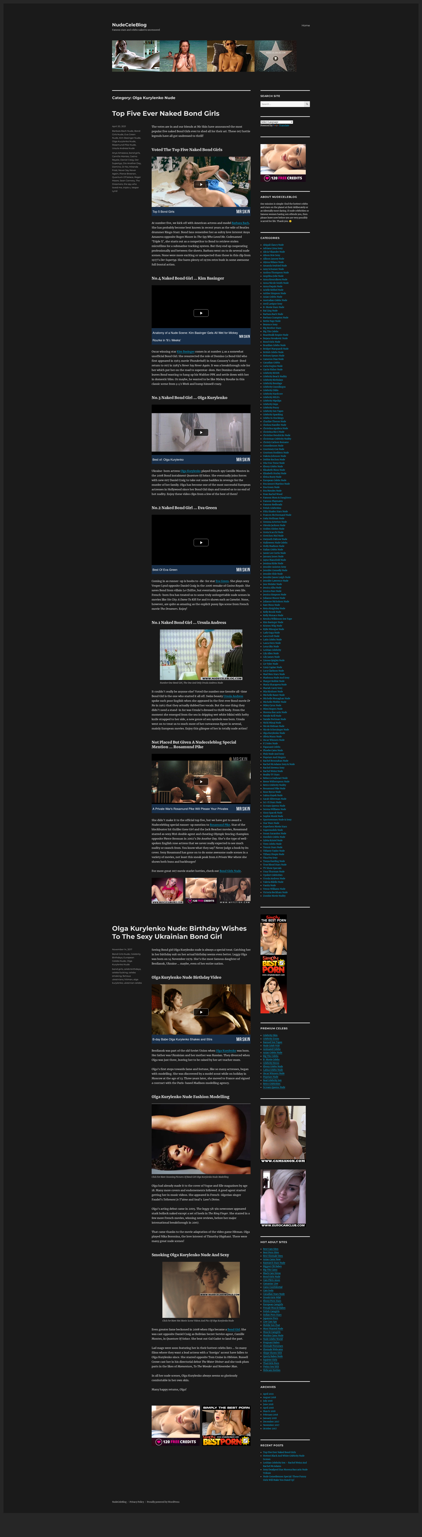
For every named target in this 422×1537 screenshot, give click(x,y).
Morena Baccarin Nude (275, 712)
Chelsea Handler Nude (274, 425)
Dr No (125, 166)
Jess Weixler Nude (272, 584)
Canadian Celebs (271, 362)
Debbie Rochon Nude (274, 459)
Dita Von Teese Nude (274, 463)
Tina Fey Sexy (270, 857)
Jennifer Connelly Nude (275, 570)
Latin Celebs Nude (272, 639)
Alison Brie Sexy (271, 255)
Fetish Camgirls (271, 1311)
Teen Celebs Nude (272, 844)
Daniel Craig (127, 159)
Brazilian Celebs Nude (274, 345)
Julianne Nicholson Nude (276, 601)
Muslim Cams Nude (273, 1335)
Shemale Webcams (273, 1349)
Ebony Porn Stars (272, 1301)
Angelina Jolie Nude (273, 276)
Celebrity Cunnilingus (274, 386)
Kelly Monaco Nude (273, 615)
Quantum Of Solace (122, 177)
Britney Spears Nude (273, 355)
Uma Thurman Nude (274, 871)
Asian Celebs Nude (272, 296)
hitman (128, 979)
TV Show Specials (272, 868)
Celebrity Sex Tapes (273, 411)
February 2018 (270, 1414)
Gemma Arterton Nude (275, 522)
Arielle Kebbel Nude (273, 290)
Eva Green (222, 581)
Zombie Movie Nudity (274, 895)
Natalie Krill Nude (272, 715)
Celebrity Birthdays (273, 380)
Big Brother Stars (272, 328)
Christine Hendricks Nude (276, 435)
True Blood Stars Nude (274, 864)
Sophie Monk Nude (273, 816)
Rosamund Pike (220, 824)
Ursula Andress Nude (123, 148)
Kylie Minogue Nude (273, 629)
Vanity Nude (269, 885)
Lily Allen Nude (271, 653)
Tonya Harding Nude (274, 861)
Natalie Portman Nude (274, 719)
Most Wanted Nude (273, 1328)
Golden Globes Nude (273, 528)
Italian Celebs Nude (273, 549)
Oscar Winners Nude (274, 740)
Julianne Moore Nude (274, 598)
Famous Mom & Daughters (277, 497)
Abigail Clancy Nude (273, 245)
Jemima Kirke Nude (273, 563)
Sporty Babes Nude (273, 1356)
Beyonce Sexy (270, 324)
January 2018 (270, 1418)
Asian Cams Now (272, 1259)
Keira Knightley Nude (274, 608)
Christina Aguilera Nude (275, 428)
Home (306, 25)
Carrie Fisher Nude (273, 369)
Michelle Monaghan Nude (276, 698)
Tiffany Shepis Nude (273, 854)
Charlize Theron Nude (274, 421)
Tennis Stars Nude (272, 847)
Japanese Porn (270, 1318)
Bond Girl (233, 1329)
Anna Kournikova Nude (275, 279)
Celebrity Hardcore (273, 393)
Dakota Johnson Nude (274, 456)
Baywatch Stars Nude (274, 1262)
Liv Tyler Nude (270, 663)
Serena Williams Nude (274, 809)
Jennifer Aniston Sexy (274, 567)
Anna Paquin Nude (272, 286)
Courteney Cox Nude (273, 449)
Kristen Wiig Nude (272, 625)
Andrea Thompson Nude (276, 272)
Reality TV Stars (271, 774)
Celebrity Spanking (273, 414)
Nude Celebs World (273, 1339)
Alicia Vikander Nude (274, 251)
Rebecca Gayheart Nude (275, 778)
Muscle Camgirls (272, 1332)
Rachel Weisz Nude (273, 771)
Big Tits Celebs (270, 331)
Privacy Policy (137, 1502)
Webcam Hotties (271, 1370)
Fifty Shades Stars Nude (275, 511)
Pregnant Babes (271, 1342)
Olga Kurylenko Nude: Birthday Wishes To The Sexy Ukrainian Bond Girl (179, 932)
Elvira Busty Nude (272, 477)
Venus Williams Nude (274, 889)
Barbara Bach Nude (122, 131)
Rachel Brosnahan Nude (275, 760)
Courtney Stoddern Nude (276, 452)
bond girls (134, 153)
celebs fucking (120, 972)
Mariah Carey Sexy (272, 688)
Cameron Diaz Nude (273, 359)
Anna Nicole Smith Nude (276, 283)
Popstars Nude (270, 1077)
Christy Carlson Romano (276, 442)
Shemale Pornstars (273, 1346)
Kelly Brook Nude (272, 612)
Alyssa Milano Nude (273, 262)
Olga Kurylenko (191, 471)
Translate (284, 125)
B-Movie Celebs (271, 1059)
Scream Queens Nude (274, 805)
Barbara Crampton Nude (275, 317)
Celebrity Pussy (271, 407)
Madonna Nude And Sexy (276, 677)
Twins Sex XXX (271, 1366)
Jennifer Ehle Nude (273, 573)
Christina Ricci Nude (273, 431)
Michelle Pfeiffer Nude (274, 702)
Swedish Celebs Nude (274, 837)
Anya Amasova (120, 153)
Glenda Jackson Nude (274, 525)
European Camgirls (273, 1304)
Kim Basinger (186, 351)
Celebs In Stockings (273, 418)
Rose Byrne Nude (272, 792)
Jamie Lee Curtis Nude (274, 553)
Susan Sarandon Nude (274, 833)
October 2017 (270, 1428)
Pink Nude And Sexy (273, 754)
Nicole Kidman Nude (273, 726)
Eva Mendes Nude (272, 490)
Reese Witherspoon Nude (276, 781)
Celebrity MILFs (271, 397)
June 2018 (268, 1404)
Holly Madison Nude (273, 546)
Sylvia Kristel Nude (273, 840)
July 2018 (267, 1400)
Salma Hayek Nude (273, 795)
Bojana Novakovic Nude (275, 338)
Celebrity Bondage (272, 383)
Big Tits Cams (270, 1269)
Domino (116, 166)
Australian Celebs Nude (275, 300)
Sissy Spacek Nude (272, 812)
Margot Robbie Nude (274, 681)
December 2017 (271, 1421)
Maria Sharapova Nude (275, 684)
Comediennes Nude (273, 445)
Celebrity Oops (270, 404)
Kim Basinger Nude (129, 138)
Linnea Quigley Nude (274, 660)
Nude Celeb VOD (271, 1045)
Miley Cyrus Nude (272, 705)
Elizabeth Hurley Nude (274, 473)
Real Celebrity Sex (272, 1080)
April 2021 (268, 1394)
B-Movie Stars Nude (273, 307)
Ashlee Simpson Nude (274, 293)
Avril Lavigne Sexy (272, 303)
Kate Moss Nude (271, 605)
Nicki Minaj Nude (272, 722)
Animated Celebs (272, 1049)
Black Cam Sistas (272, 1273)
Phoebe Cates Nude (273, 750)
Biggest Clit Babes (272, 1266)
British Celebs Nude (273, 352)
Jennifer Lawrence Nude (275, 580)
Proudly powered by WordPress (163, 1502)
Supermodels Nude (273, 830)
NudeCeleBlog (129, 25)
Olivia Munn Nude (272, 736)
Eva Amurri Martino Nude (276, 483)
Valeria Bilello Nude (273, 882)
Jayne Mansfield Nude (274, 560)
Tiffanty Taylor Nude (274, 850)
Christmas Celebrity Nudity (277, 438)
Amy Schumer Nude (273, 269)
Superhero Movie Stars (275, 826)
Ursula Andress (233, 696)
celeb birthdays (132, 969)
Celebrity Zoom (271, 1038)
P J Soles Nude (270, 743)
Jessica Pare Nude (272, 591)
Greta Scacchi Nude (273, 532)
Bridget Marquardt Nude (275, 348)
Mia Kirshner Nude (273, 691)
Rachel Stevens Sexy (273, 767)
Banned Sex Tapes (272, 1042)
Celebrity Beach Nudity (275, 376)
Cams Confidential (272, 1287)
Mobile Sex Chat (271, 1325)
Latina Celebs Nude (273, 1070)
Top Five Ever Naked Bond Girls (165, 113)
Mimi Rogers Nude (273, 708)
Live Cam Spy (270, 1321)
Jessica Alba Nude (272, 587)
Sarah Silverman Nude (274, 799)
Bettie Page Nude (272, 321)
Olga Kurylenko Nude (124, 141)
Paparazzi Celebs (271, 747)
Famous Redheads (272, 504)
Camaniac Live (270, 1283)
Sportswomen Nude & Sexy (277, 819)
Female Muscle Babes (274, 1307)
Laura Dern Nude (272, 643)
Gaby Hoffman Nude (273, 518)
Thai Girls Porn (271, 1363)
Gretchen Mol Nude (273, 535)
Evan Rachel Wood (272, 494)
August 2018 (269, 1397)
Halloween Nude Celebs (275, 542)
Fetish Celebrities (272, 508)
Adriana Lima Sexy (273, 248)
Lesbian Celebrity (272, 650)
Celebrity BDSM (271, 373)
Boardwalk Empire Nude (275, 335)
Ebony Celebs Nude (273, 466)
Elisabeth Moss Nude (274, 470)
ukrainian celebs (133, 983)
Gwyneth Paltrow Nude (275, 539)
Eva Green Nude (271, 487)
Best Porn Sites (271, 1252)
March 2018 (269, 1411)
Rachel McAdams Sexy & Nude (279, 764)
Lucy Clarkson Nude (273, 670)
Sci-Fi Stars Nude (272, 802)
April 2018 (268, 1407)
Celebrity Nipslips (272, 400)
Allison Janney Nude (273, 258)
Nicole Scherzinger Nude (276, 729)
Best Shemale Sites (273, 1256)
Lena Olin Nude (271, 646)
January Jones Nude (273, 556)
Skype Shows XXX (272, 1353)
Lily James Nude (271, 657)
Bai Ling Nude (270, 310)
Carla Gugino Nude (273, 366)
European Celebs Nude (274, 480)
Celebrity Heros (271, 1063)
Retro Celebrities (271, 1083)
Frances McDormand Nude (277, 515)
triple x (127, 187)
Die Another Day (132, 163)
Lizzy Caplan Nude (272, 667)
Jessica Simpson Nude (274, 594)
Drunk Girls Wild (272, 1297)
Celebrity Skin (270, 1035)
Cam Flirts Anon (271, 1280)
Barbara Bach (240, 223)
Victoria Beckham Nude (275, 892)
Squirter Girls (270, 1359)
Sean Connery (127, 180)
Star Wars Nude (271, 823)
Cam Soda (268, 1290)
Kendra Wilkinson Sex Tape (277, 618)
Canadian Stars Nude (274, 1294)
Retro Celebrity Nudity (274, 785)
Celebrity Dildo (270, 390)
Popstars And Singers (274, 757)
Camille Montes (120, 156)
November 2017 (271, 1425)
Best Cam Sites (270, 1249)
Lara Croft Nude (271, 636)
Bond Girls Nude (230, 871)
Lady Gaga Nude (271, 632)
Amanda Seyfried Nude (275, 265)
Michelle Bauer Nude (274, 695)
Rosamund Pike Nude (124, 144)
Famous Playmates (273, 501)
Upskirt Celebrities (273, 875)
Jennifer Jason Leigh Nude (276, 577)
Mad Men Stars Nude (274, 674)
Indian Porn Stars (272, 1314)
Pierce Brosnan (128, 173)
